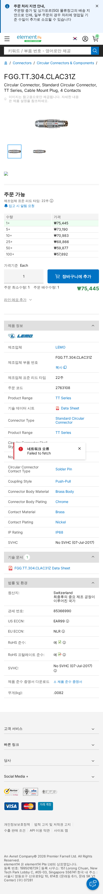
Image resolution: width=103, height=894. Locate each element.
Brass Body (65, 491)
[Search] (95, 51)
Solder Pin (64, 469)
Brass (60, 512)
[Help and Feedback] (92, 884)
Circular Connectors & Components (65, 63)
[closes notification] (97, 6)
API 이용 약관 (40, 830)
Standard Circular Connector (70, 420)
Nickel (61, 522)
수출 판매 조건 (15, 830)
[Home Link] (38, 39)
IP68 (59, 532)
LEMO (61, 347)
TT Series (63, 398)
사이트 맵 (61, 830)
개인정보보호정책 (17, 824)
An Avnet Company (19, 856)
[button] (7, 39)
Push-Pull (63, 481)
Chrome (62, 501)
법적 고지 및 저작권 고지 (52, 824)
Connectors (22, 63)
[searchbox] (47, 51)
